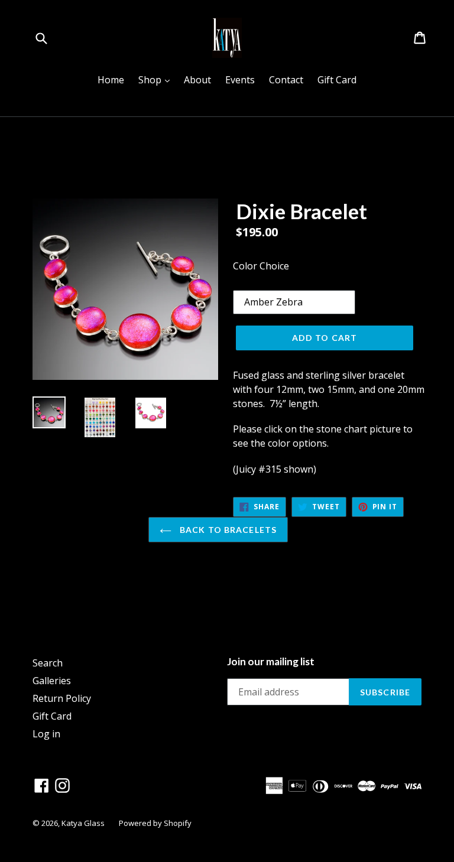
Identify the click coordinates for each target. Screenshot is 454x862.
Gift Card (336, 79)
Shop (157, 79)
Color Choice (261, 265)
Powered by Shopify (155, 823)
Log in (46, 733)
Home (111, 79)
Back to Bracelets (227, 530)
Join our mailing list (270, 662)
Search (48, 662)
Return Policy (62, 698)
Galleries (52, 680)
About (197, 79)
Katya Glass (83, 823)
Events (240, 79)
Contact (286, 79)
